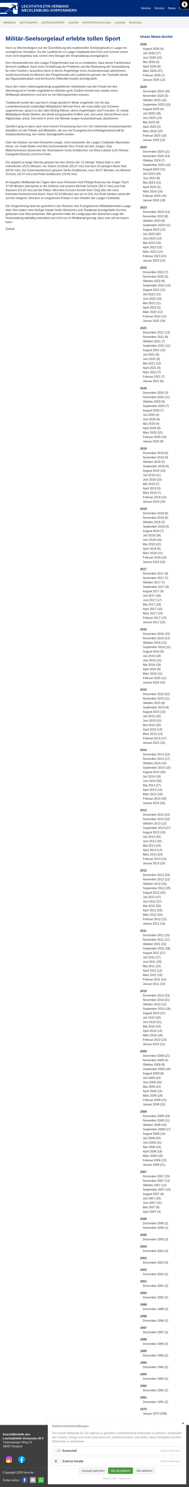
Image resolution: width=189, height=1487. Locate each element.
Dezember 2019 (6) (155, 453)
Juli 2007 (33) (152, 1198)
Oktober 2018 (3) (154, 522)
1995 (143, 1351)
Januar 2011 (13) (154, 983)
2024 (143, 147)
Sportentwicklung (96, 22)
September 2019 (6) (156, 466)
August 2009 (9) (153, 1073)
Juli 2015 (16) (152, 716)
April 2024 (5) (152, 187)
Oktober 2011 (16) (154, 944)
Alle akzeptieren (120, 1470)
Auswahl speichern (93, 1470)
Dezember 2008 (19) (156, 1116)
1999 (143, 1304)
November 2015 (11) (156, 698)
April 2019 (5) (152, 488)
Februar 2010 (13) (154, 1039)
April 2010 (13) (152, 1030)
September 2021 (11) (156, 345)
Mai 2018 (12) (152, 544)
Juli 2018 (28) (152, 535)
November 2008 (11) (156, 1120)
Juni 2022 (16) (152, 298)
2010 (143, 991)
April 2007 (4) (152, 1211)
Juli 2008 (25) (152, 1138)
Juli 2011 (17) (152, 957)
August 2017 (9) (153, 591)
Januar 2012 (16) (154, 923)
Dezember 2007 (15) (156, 1176)
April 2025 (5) (152, 126)
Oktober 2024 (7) (154, 160)
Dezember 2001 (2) (155, 1285)
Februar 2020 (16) (154, 437)
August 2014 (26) (154, 772)
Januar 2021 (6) (153, 381)
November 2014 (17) (156, 758)
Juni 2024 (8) (151, 178)
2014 (143, 750)
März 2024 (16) (153, 191)
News (172, 8)
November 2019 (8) (155, 457)
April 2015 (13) (152, 729)
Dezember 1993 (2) (155, 1378)
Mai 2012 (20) (152, 905)
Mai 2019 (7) (151, 484)
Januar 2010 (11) (154, 1044)
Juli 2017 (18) (152, 595)
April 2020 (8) (152, 428)
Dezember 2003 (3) (155, 1262)
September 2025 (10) (157, 104)
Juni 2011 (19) (152, 961)
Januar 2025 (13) (154, 140)
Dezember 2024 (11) (156, 151)
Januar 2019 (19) (154, 501)
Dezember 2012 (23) (156, 874)
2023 (143, 207)
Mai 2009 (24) (152, 1086)
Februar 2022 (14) (154, 316)
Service (159, 8)
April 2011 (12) (152, 970)
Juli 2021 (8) (151, 354)
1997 (143, 1327)
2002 (143, 1269)
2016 (143, 629)
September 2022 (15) (157, 285)
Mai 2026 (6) (151, 62)
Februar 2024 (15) (154, 195)
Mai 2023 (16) (152, 242)
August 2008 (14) (154, 1133)
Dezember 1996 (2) (155, 1343)
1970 (143, 1409)
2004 (143, 1246)
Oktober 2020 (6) (154, 401)
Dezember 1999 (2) (155, 1309)
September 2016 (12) (157, 647)
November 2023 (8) (155, 216)
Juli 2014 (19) (152, 776)
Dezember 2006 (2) (155, 1223)
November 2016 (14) (156, 638)
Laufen (73, 22)
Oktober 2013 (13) (154, 823)
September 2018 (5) (156, 526)
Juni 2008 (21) (152, 1142)
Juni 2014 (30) (152, 780)
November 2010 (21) (156, 999)
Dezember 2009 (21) (156, 1055)
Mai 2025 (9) (151, 122)
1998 (143, 1316)
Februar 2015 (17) (154, 738)
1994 (143, 1362)
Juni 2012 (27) (152, 901)
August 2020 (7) (153, 410)
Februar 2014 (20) (154, 798)
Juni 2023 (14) (152, 238)
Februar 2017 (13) (154, 617)
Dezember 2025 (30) (156, 91)
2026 (143, 44)
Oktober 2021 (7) (154, 341)
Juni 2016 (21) (152, 660)
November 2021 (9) (155, 336)
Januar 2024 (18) (154, 200)
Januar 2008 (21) (154, 1164)
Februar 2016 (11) (154, 678)
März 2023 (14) (153, 251)
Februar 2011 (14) (154, 979)
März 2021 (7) (152, 372)
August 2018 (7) (153, 531)
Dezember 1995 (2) (155, 1355)
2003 (143, 1258)
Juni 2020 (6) (151, 419)
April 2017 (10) (152, 609)
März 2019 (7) (152, 492)
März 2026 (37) (153, 70)
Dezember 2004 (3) (155, 1251)
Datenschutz (110, 1478)
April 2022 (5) (152, 307)
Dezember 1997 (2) (155, 1332)
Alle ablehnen (144, 1470)
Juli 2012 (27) (152, 897)
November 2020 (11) (156, 397)
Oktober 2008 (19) (154, 1124)
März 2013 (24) (153, 854)
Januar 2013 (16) (154, 863)
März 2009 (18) (153, 1095)
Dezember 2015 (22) (156, 694)
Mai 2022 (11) (152, 303)
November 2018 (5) (155, 517)
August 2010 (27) (154, 1013)
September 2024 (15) (157, 164)
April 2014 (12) (152, 789)
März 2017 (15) (153, 613)
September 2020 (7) (156, 406)
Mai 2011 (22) (152, 966)
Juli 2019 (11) (152, 475)
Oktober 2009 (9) (154, 1064)
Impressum (125, 1478)
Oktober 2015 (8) (154, 703)
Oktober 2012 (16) (154, 883)
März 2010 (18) (153, 1035)
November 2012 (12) (156, 879)
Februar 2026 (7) (154, 75)
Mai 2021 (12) (152, 363)
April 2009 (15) (152, 1091)
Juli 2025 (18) (152, 113)
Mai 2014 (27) (152, 785)
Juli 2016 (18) (152, 656)
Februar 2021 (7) (154, 376)
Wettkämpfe (28, 22)
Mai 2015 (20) (152, 725)
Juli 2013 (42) (152, 836)
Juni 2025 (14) (152, 117)
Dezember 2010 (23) (156, 995)
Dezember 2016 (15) (156, 633)
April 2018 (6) (152, 548)
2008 (143, 1111)
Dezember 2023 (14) (156, 211)
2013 (143, 810)
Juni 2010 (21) (152, 1022)
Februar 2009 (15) (154, 1100)
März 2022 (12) (153, 312)
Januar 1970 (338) (155, 1413)
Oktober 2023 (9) (154, 220)
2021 (143, 328)
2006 (143, 1218)
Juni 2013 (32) (152, 841)
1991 (143, 1397)
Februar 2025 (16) (154, 135)
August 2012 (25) (154, 892)
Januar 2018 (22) (154, 562)
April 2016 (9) (152, 669)
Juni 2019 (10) (152, 479)
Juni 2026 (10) (152, 57)
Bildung (135, 22)
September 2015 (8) (156, 707)
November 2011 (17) (156, 939)
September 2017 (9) (156, 586)
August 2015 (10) (154, 711)
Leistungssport (52, 22)
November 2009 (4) (155, 1060)
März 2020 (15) (153, 432)
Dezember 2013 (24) (156, 814)
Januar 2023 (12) (154, 260)
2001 (143, 1281)
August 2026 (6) (153, 48)
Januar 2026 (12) (154, 79)
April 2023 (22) (152, 247)
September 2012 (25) (157, 888)
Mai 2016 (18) (152, 664)
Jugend (120, 22)
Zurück (10, 228)
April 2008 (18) (152, 1151)
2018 (143, 508)
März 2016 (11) (152, 673)
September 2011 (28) (156, 948)
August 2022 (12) (154, 289)
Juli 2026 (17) (152, 53)
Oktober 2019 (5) (154, 461)
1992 (143, 1385)
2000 (143, 1293)
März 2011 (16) (152, 975)
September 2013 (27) (157, 827)
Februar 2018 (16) (154, 557)
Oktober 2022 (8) (154, 281)
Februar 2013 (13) (154, 858)
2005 (143, 1234)
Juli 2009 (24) (152, 1077)
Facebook (25, 1480)
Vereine (146, 8)
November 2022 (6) (155, 276)
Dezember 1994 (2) (155, 1367)
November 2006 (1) (155, 1227)
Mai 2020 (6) (151, 423)
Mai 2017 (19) (152, 604)
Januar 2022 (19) (154, 320)
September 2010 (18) (157, 1008)
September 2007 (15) (157, 1189)
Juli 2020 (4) (151, 414)
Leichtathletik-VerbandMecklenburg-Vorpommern (49, 8)
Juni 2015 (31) (152, 720)
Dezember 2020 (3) (155, 392)
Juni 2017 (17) (152, 600)
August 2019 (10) (154, 470)
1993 (143, 1374)
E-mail (33, 1480)
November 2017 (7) (155, 578)
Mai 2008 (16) (152, 1147)
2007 (143, 1171)
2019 (143, 448)
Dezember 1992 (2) (155, 1390)
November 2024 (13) (156, 156)
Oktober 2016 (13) (154, 642)
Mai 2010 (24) (152, 1026)
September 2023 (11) (156, 225)
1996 (143, 1339)
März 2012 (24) (153, 914)
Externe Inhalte (72, 1461)
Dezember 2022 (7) (155, 272)
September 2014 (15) (157, 767)
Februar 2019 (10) (154, 497)
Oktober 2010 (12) (154, 1004)
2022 (143, 267)
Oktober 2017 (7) (154, 582)
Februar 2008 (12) (154, 1160)
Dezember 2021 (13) (156, 332)
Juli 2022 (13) (152, 294)
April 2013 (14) (152, 850)
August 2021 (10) (154, 350)
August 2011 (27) (154, 952)
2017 (143, 569)
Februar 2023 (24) (154, 256)
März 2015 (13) (153, 733)
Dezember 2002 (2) (155, 1274)
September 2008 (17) (157, 1129)
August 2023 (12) (154, 229)
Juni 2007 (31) (152, 1202)
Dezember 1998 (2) (155, 1320)
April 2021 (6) (152, 367)
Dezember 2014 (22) (156, 754)
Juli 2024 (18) (152, 173)
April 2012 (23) (152, 910)
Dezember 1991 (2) (155, 1401)
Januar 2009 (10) (154, 1104)
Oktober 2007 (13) (154, 1185)
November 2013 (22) (156, 819)
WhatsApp (41, 1480)
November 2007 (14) (156, 1180)
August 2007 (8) (153, 1194)
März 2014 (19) (153, 794)
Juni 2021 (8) (151, 359)
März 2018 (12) (153, 553)
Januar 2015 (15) (154, 742)
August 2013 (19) (154, 832)
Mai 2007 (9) (151, 1207)
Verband (9, 22)
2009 (143, 1051)
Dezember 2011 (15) (156, 935)
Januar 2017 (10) (154, 622)
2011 (143, 930)
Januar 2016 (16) (154, 682)
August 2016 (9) (153, 651)
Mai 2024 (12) (152, 182)
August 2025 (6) (153, 109)
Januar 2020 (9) (153, 441)
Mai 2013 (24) (152, 845)
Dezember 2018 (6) (155, 513)
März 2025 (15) (153, 131)
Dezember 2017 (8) (155, 573)
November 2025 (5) (155, 95)
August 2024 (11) (154, 169)
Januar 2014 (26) (154, 803)
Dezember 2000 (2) (155, 1297)
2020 (143, 388)
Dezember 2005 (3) (155, 1239)
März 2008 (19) (153, 1155)
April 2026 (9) (152, 66)
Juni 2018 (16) (152, 539)
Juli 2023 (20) (152, 234)
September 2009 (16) (157, 1069)
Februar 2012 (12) (154, 919)
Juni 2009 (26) (152, 1082)
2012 (143, 870)
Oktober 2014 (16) (154, 763)
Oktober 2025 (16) (154, 100)
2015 (143, 689)
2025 (143, 86)
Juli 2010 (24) (152, 1017)
